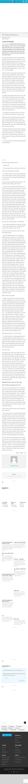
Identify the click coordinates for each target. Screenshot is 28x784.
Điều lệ (16, 739)
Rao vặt (17, 747)
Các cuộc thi (18, 752)
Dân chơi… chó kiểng (18, 559)
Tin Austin (16, 728)
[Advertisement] (14, 18)
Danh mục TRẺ (18, 737)
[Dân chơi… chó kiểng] (19, 555)
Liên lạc (4, 764)
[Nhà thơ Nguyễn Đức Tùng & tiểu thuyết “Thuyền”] (7, 570)
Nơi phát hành (5, 759)
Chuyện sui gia (23, 502)
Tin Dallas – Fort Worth (7, 728)
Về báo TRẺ (5, 762)
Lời (3, 615)
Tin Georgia (11, 726)
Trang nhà (8, 735)
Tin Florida (4, 726)
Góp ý (3, 749)
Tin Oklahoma (12, 729)
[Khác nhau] (19, 613)
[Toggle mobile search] (23, 1)
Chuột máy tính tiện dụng (19, 542)
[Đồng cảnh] (19, 586)
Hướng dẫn (17, 742)
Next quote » (22, 680)
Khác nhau (16, 618)
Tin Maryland (21, 729)
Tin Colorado (4, 729)
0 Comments (5, 506)
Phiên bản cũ (18, 762)
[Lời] (7, 612)
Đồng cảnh (16, 590)
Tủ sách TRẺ (18, 759)
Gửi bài (4, 747)
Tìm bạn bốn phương (20, 757)
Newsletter (4, 752)
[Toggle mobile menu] (26, 1)
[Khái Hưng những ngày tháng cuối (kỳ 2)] (7, 591)
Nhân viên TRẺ (5, 757)
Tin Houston (19, 726)
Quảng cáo (17, 749)
